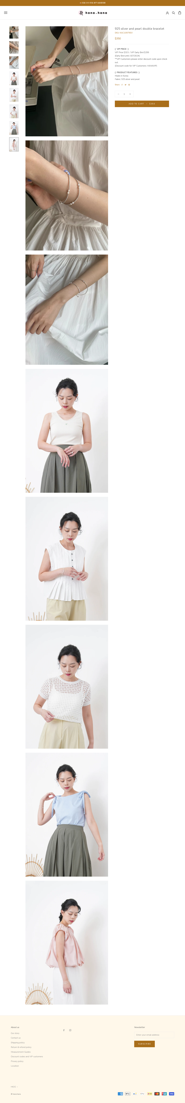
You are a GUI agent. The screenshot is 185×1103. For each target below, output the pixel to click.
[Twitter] (125, 85)
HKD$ (13, 1087)
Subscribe (144, 1044)
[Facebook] (122, 85)
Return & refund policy (21, 1047)
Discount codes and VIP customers (27, 1056)
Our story (15, 1033)
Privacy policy (17, 1061)
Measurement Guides (21, 1052)
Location (15, 1066)
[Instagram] (70, 1030)
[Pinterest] (129, 85)
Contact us (16, 1038)
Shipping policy (18, 1042)
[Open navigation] (5, 13)
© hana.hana (16, 1094)
